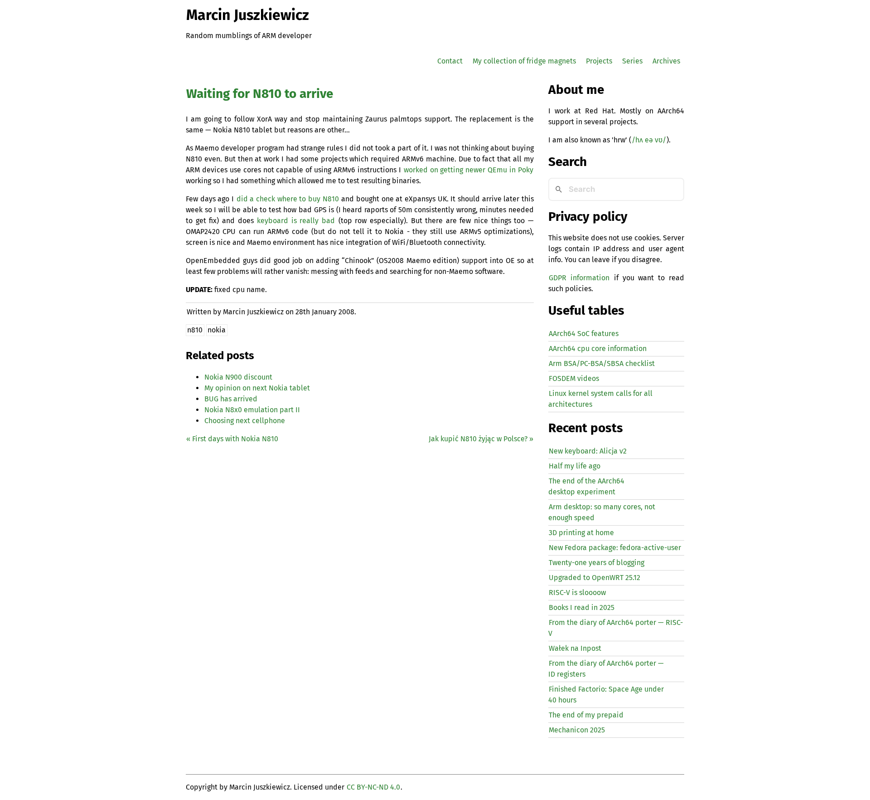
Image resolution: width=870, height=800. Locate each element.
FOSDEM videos (574, 378)
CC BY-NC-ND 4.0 (373, 787)
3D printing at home (581, 532)
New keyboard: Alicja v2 (588, 451)
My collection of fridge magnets (524, 61)
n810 (195, 330)
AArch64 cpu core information (598, 348)
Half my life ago (574, 466)
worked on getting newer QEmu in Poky (468, 170)
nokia (217, 330)
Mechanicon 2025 (577, 730)
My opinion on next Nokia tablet (257, 388)
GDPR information (579, 277)
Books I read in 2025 (581, 607)
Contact (450, 61)
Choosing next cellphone (244, 420)
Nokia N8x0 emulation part (252, 409)
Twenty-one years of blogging (596, 562)
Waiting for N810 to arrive (259, 93)
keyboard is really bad (296, 220)
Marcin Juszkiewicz (247, 15)
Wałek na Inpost (575, 648)
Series (632, 61)
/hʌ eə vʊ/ (649, 140)
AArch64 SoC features (584, 333)
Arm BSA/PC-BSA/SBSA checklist (602, 363)
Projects (599, 61)
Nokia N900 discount (238, 377)
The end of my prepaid (586, 715)
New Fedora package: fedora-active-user (615, 547)
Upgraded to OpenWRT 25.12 (594, 577)
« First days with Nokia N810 (232, 438)
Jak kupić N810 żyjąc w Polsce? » (481, 438)
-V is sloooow (577, 592)
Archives (666, 61)
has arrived (230, 399)
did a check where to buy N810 (288, 199)
